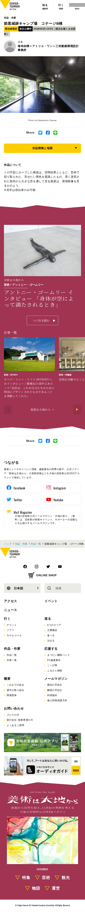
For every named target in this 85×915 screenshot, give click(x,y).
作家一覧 (12, 660)
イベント (51, 601)
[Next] (77, 409)
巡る (47, 618)
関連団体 (12, 695)
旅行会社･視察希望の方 (20, 720)
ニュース (10, 610)
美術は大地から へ (42, 409)
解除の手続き (54, 690)
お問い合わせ (14, 708)
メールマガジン (56, 678)
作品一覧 (36, 544)
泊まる (51, 640)
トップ (7, 544)
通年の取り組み (15, 690)
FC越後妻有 (54, 660)
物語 (36, 888)
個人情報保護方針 (57, 700)
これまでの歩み (15, 684)
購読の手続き (54, 684)
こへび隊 (52, 665)
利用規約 (52, 695)
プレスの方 (13, 714)
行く (7, 618)
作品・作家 (10, 17)
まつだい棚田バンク (58, 655)
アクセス (10, 601)
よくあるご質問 (15, 725)
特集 (26, 877)
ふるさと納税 (54, 670)
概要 (7, 678)
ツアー (10, 630)
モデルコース (14, 635)
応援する (51, 648)
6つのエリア (54, 625)
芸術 (46, 877)
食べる (51, 635)
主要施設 (52, 630)
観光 (66, 877)
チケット (12, 625)
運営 (56, 888)
